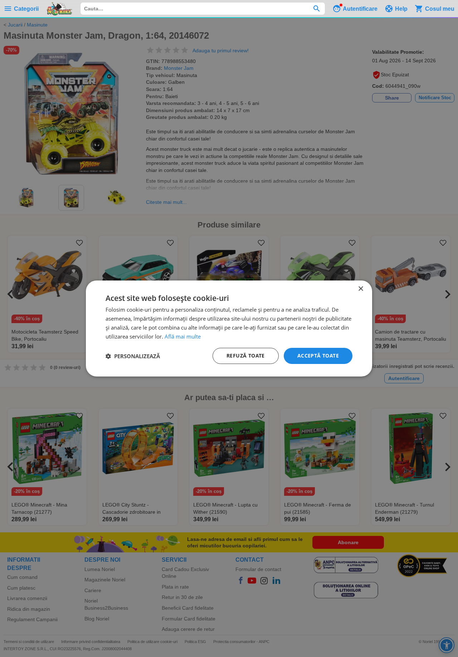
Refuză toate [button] (245, 355)
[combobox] (202, 8)
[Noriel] (59, 8)
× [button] (360, 289)
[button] (133, 356)
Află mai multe (183, 336)
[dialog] (229, 328)
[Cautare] (316, 8)
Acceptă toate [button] (318, 355)
